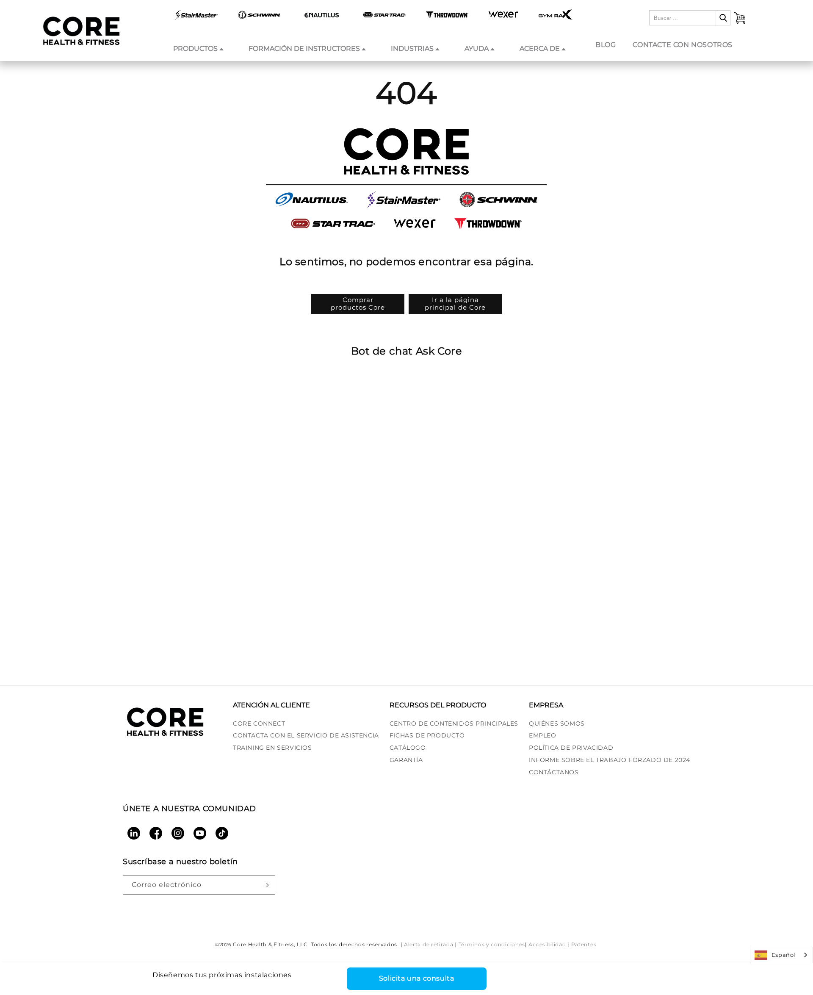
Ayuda (477, 48)
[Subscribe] (265, 885)
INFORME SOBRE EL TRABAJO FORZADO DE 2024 (609, 760)
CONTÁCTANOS (554, 772)
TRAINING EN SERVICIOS (272, 747)
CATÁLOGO (408, 747)
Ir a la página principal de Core (455, 303)
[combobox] (781, 955)
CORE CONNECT (259, 723)
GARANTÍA (406, 760)
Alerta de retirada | (430, 944)
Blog (605, 45)
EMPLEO (542, 735)
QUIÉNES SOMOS (557, 723)
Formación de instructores (304, 48)
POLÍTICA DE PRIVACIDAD (571, 747)
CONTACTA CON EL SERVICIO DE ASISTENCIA (306, 735)
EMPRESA (546, 705)
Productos (195, 48)
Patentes (584, 944)
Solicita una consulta (416, 978)
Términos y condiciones (492, 944)
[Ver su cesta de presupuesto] (740, 18)
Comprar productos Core (358, 303)
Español (784, 954)
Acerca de (540, 48)
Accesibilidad (547, 944)
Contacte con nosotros (683, 45)
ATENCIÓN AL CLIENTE (271, 705)
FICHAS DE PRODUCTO (427, 735)
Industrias (412, 48)
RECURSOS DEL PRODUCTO (438, 705)
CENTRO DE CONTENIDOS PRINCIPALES (454, 723)
